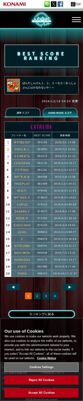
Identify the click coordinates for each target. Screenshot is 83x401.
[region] (41, 359)
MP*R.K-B (22, 177)
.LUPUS (22, 204)
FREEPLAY (22, 183)
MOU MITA (22, 252)
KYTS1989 (22, 246)
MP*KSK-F (22, 197)
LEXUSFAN (22, 163)
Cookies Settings (41, 367)
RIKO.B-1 (22, 149)
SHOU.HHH (22, 225)
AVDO (22, 266)
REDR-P (22, 218)
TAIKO (22, 273)
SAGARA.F (22, 211)
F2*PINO (22, 170)
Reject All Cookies (41, 380)
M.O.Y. (22, 190)
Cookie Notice (46, 358)
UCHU (22, 232)
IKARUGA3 (22, 259)
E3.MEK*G (22, 156)
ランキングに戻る (41, 314)
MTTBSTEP (22, 142)
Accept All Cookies (41, 392)
